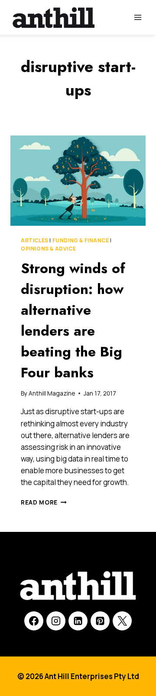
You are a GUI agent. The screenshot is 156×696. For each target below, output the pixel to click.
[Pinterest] (100, 620)
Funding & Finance (80, 240)
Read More (44, 502)
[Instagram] (55, 620)
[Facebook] (33, 620)
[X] (122, 620)
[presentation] (78, 180)
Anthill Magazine (52, 393)
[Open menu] (138, 17)
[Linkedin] (78, 620)
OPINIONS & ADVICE (48, 248)
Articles (35, 240)
